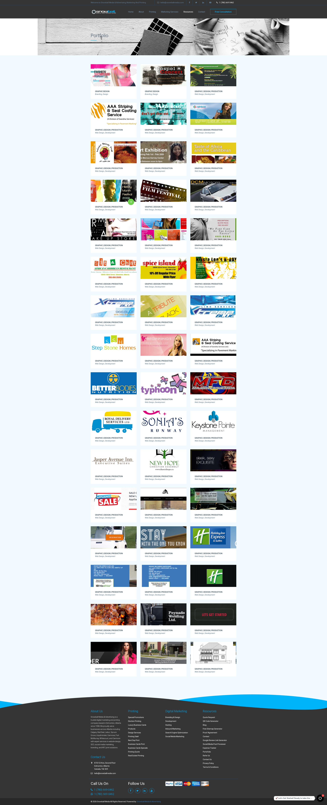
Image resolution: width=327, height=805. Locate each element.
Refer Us (206, 756)
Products (131, 729)
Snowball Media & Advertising (149, 802)
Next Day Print (133, 740)
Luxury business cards (137, 725)
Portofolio (207, 752)
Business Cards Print (136, 744)
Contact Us (207, 759)
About (141, 12)
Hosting (168, 725)
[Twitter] (196, 2)
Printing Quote (134, 752)
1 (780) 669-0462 (103, 794)
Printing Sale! (133, 736)
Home (130, 12)
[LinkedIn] (203, 2)
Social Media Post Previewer (214, 744)
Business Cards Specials (138, 748)
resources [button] (188, 12)
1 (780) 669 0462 (226, 2)
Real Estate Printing (136, 756)
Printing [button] (152, 12)
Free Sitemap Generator (212, 729)
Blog (204, 725)
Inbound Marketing (172, 729)
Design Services (134, 733)
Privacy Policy (208, 763)
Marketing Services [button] (169, 12)
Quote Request (209, 717)
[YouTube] (210, 2)
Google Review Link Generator (215, 740)
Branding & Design (172, 717)
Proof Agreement (210, 733)
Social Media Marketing (174, 736)
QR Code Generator (210, 721)
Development (170, 721)
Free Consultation (223, 12)
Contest (206, 736)
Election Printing (134, 721)
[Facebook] (189, 2)
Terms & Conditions (211, 767)
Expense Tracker (209, 748)
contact (201, 12)
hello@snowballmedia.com (172, 2)
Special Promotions (136, 717)
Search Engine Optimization (176, 733)
